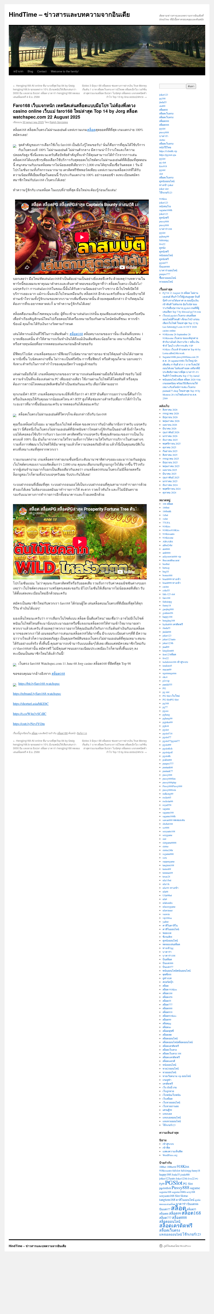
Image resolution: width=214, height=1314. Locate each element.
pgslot (162, 128)
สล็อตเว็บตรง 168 (172, 1053)
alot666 (166, 549)
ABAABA (168, 541)
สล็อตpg (167, 1023)
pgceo (165, 710)
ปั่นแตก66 (164, 266)
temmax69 (168, 872)
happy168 (167, 616)
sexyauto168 (169, 831)
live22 (162, 244)
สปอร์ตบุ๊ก (168, 982)
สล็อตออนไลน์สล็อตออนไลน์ (178, 1042)
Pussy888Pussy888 (172, 786)
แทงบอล (167, 1113)
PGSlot (173, 1182)
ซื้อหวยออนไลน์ (167, 277)
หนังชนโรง (165, 206)
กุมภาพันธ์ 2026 (171, 432)
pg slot (162, 162)
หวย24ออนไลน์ (171, 1068)
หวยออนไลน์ (166, 281)
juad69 (166, 646)
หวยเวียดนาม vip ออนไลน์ (177, 1076)
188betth (167, 511)
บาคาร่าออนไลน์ (168, 270)
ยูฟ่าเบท (167, 978)
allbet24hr (167, 545)
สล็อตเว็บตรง (166, 113)
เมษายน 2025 (170, 469)
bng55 (166, 571)
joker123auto (169, 639)
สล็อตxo (167, 1027)
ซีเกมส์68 (167, 936)
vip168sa (167, 918)
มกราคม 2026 (170, 436)
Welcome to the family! (65, 71)
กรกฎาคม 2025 (171, 458)
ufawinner (168, 910)
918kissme (168, 537)
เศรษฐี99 (167, 1110)
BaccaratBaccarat (171, 560)
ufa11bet (167, 880)
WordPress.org (170, 1155)
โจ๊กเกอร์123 (165, 192)
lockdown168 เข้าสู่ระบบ (175, 661)
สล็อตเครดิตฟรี (171, 1046)
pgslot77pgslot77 (171, 741)
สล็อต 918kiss (170, 989)
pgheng (166, 714)
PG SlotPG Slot (170, 699)
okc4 (165, 677)
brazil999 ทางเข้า (172, 579)
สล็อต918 (167, 1012)
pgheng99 (164, 236)
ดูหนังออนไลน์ (167, 181)
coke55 (166, 590)
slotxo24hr (168, 850)
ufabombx (168, 902)
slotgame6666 (169, 842)
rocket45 (167, 797)
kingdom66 (168, 650)
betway (166, 567)
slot (161, 173)
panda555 (167, 684)
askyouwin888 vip (172, 556)
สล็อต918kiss (169, 1015)
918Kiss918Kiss (171, 530)
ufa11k (166, 884)
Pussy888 (180, 1187)
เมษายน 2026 (170, 424)
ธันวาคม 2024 (170, 485)
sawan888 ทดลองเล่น (174, 820)
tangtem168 (168, 865)
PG (164, 688)
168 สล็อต (168, 503)
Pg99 (161, 1184)
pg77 (165, 707)
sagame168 (168, 812)
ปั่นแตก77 (168, 966)
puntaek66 (168, 767)
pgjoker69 (168, 722)
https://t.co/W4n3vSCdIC (29, 713)
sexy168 (190, 1192)
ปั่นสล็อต (167, 959)
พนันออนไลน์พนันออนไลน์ (177, 970)
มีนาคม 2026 (169, 428)
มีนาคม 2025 (169, 473)
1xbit (165, 518)
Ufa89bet (167, 895)
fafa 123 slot (169, 594)
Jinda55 (166, 628)
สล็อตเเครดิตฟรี (171, 1057)
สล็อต (91, 129)
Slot (177, 1196)
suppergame (169, 861)
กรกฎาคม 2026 (171, 413)
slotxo (162, 139)
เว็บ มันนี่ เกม (170, 1087)
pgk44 (166, 725)
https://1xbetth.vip (168, 151)
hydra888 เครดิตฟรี (173, 624)
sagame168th (165, 210)
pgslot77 (163, 262)
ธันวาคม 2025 (170, 439)
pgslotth (167, 756)
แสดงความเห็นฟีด (173, 1151)
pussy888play (169, 782)
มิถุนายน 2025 (170, 462)
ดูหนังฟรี (164, 217)
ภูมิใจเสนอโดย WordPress (177, 1245)
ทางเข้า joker (166, 185)
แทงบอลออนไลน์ (172, 1117)
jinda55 (163, 102)
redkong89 (168, 793)
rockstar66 (168, 801)
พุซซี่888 (167, 974)
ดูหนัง (162, 247)
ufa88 (165, 891)
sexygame (167, 835)
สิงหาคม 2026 (170, 409)
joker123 (163, 94)
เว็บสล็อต (168, 1098)
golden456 (168, 613)
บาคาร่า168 (165, 229)
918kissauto (169, 533)
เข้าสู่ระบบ (168, 1143)
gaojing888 (168, 609)
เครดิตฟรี (168, 1083)
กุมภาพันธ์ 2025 (171, 477)
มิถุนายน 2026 (170, 417)
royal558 (167, 805)
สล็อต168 (76, 334)
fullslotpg (164, 240)
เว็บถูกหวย (168, 1091)
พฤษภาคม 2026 (171, 421)
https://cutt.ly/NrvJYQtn (29, 723)
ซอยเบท (167, 933)
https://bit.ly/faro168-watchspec (39, 683)
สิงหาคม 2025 (170, 454)
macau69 (167, 669)
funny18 (167, 605)
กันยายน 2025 (170, 451)
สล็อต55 (167, 1000)
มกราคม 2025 (170, 481)
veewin (166, 914)
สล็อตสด (167, 1034)
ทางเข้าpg (168, 948)
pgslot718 (167, 733)
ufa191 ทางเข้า (170, 887)
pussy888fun (169, 778)
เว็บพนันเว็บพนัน (172, 1094)
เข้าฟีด (166, 1147)
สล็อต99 (167, 1019)
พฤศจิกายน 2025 (172, 443)
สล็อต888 (164, 121)
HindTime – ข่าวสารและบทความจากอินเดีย (69, 14)
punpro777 (164, 274)
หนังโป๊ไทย (165, 147)
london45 (167, 665)
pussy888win (169, 789)
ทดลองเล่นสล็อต (171, 944)
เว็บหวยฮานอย (171, 1106)
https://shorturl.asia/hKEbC (31, 703)
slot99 (162, 106)
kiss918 (163, 166)
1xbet (165, 515)
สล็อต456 (167, 997)
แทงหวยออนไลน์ (172, 1121)
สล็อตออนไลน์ (170, 1038)
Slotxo (184, 1196)
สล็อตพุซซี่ (168, 1030)
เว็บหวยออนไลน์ (171, 1102)
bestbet (166, 564)
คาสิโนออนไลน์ (171, 929)
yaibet (165, 921)
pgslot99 (167, 744)
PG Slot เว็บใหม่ (171, 695)
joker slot (163, 188)
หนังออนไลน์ (166, 255)
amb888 (167, 552)
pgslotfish (167, 748)
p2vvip (166, 680)
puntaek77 (168, 771)
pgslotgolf (168, 752)
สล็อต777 (167, 1004)
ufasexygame (169, 906)
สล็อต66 (163, 109)
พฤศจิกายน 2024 (172, 488)
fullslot (176, 1170)
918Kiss (183, 1166)
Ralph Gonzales (59, 122)
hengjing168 (169, 620)
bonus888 (167, 575)
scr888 (166, 827)
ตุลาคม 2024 (169, 492)
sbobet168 (168, 823)
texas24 (166, 876)
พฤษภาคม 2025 (171, 466)
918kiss (163, 198)
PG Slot (188, 1183)
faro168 (166, 597)
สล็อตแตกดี (169, 1061)
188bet (166, 507)
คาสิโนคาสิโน (170, 925)
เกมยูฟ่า (167, 1079)
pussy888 (164, 132)
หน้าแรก (18, 71)
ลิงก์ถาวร (82, 733)
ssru (165, 857)
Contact (42, 71)
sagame (166, 808)
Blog (30, 71)
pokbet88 (167, 759)
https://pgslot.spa (167, 154)
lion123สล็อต (169, 654)
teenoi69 (167, 869)
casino (166, 586)
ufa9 (165, 899)
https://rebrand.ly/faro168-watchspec (37, 693)
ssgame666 (168, 854)
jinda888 (167, 631)
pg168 (162, 98)
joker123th (168, 643)
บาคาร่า (163, 136)
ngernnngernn (169, 673)
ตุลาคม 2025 (169, 447)
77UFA (166, 522)
